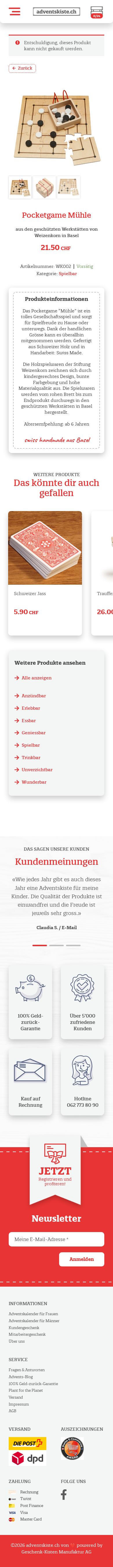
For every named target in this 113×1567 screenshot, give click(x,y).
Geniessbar (33, 732)
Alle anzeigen (37, 678)
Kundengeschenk (24, 1327)
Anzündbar (34, 695)
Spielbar (68, 273)
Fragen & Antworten (27, 1369)
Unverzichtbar (37, 769)
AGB (12, 1410)
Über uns (17, 1341)
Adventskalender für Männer (34, 1320)
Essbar (29, 720)
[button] (14, 11)
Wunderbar (34, 782)
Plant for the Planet (26, 1390)
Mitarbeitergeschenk (27, 1334)
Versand (16, 1397)
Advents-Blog (21, 1376)
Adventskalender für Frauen (33, 1313)
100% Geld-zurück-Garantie (33, 1383)
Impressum (19, 1404)
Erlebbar (31, 708)
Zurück (25, 68)
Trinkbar (31, 757)
